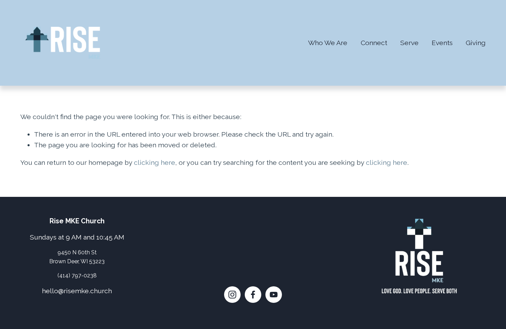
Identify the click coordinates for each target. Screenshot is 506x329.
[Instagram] (232, 294)
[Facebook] (253, 294)
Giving (476, 43)
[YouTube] (273, 294)
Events (442, 43)
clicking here (154, 163)
